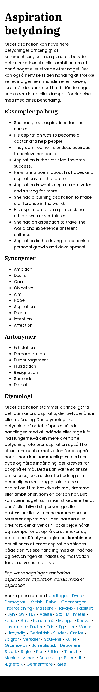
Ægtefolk (14, 664)
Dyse (77, 596)
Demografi (15, 602)
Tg (61, 627)
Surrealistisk (44, 645)
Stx (59, 614)
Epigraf (12, 639)
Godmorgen (74, 602)
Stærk (11, 651)
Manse (85, 627)
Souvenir (53, 639)
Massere (44, 608)
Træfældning (18, 608)
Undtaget (58, 596)
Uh (80, 658)
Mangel (65, 620)
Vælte (46, 614)
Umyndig (16, 633)
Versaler (31, 639)
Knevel (83, 620)
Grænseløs (16, 645)
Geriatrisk (39, 633)
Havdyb (65, 608)
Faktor (36, 627)
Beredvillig (49, 658)
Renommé (43, 620)
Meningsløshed (20, 658)
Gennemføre (39, 664)
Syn (11, 614)
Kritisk (36, 602)
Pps (40, 651)
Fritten (53, 651)
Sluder (59, 633)
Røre (61, 664)
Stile (25, 620)
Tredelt (71, 651)
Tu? (32, 614)
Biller (68, 658)
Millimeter (76, 614)
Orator (77, 633)
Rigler (26, 651)
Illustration (15, 627)
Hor (71, 627)
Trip (51, 627)
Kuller (71, 639)
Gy (21, 614)
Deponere (70, 645)
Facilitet (85, 608)
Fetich (11, 620)
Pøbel (51, 602)
